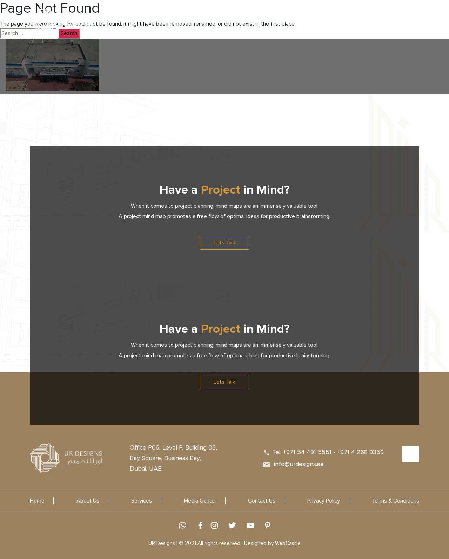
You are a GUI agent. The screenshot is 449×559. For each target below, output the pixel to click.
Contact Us (280, 21)
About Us (153, 21)
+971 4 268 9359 (360, 452)
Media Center (200, 500)
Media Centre (243, 21)
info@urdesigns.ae (299, 464)
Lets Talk (224, 242)
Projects (210, 21)
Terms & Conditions (395, 500)
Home (37, 500)
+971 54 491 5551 (307, 452)
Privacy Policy (323, 500)
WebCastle (288, 543)
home (127, 21)
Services (182, 21)
